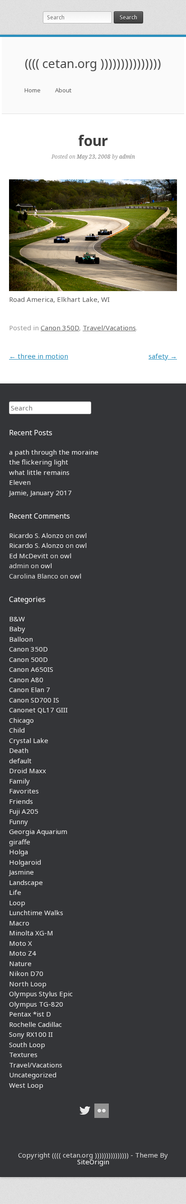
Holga (18, 851)
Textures (23, 1054)
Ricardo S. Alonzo (36, 535)
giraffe (19, 841)
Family (19, 780)
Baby (17, 628)
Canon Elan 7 (29, 689)
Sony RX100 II (31, 1034)
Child (17, 729)
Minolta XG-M (31, 932)
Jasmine (21, 871)
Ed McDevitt (28, 555)
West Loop (26, 1085)
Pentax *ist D (30, 1013)
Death (18, 750)
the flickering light (38, 461)
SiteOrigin (93, 1161)
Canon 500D (28, 659)
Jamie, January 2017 (40, 492)
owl (81, 535)
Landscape (26, 882)
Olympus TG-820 (36, 1003)
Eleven (20, 482)
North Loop (27, 983)
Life (15, 892)
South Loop (27, 1044)
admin (127, 156)
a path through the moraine (53, 451)
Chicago (21, 720)
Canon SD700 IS (34, 699)
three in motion (38, 355)
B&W (17, 618)
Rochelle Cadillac (35, 1024)
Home (32, 90)
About (63, 90)
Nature (20, 963)
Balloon (21, 638)
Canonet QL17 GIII (38, 709)
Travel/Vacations (109, 327)
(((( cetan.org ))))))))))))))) (93, 63)
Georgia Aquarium (38, 831)
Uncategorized (32, 1074)
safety (163, 355)
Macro (19, 922)
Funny (18, 821)
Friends (21, 801)
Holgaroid (25, 862)
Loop (17, 902)
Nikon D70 (26, 973)
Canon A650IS (31, 669)
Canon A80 (26, 679)
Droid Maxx (27, 770)
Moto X (20, 943)
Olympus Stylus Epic (41, 993)
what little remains (39, 472)
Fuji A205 (23, 811)
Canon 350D (60, 327)
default (20, 760)
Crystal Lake (28, 740)
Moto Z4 (22, 953)
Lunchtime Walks (36, 912)
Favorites (24, 790)
